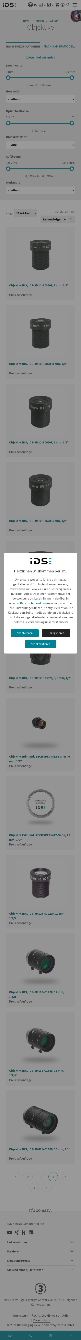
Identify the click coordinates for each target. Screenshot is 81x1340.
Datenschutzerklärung (35, 603)
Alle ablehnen (25, 633)
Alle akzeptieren (40, 644)
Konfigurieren (56, 633)
